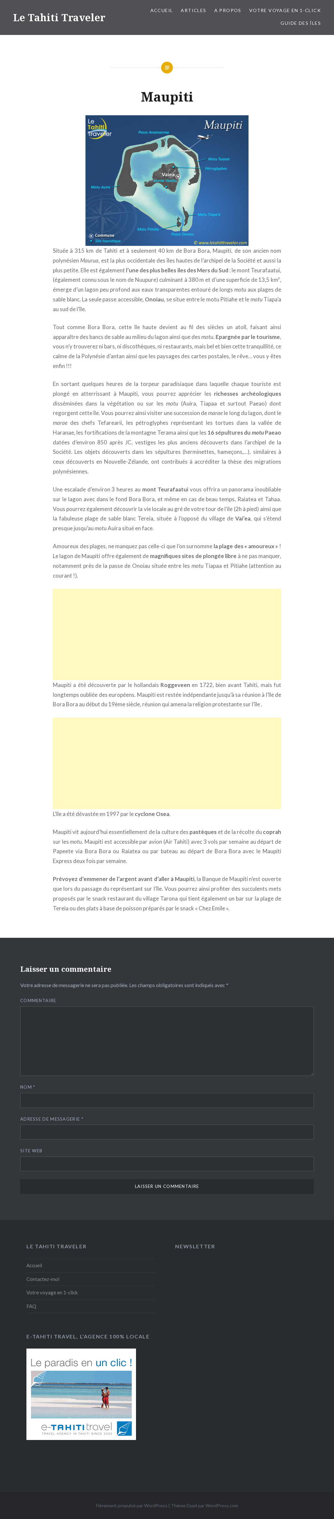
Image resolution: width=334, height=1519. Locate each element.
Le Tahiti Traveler (59, 17)
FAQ (31, 1306)
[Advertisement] (167, 634)
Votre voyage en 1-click (285, 10)
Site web (31, 1150)
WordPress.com (221, 1505)
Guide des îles (301, 23)
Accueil (161, 10)
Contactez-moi (42, 1279)
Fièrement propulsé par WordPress (131, 1505)
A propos (227, 10)
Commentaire (38, 1000)
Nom (28, 1087)
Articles (193, 10)
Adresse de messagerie (52, 1119)
